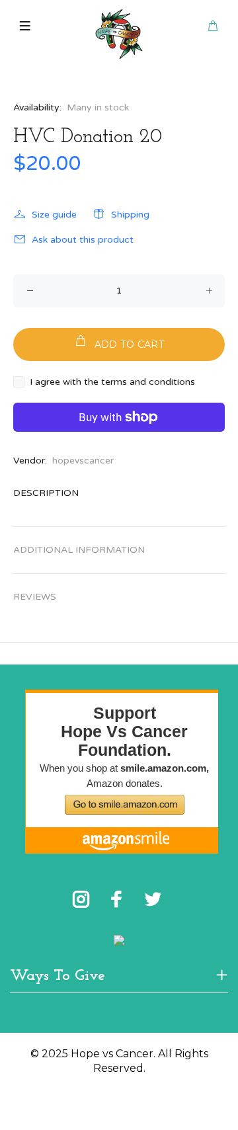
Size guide (54, 214)
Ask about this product (83, 239)
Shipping (130, 214)
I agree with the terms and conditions (112, 381)
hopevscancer (83, 460)
